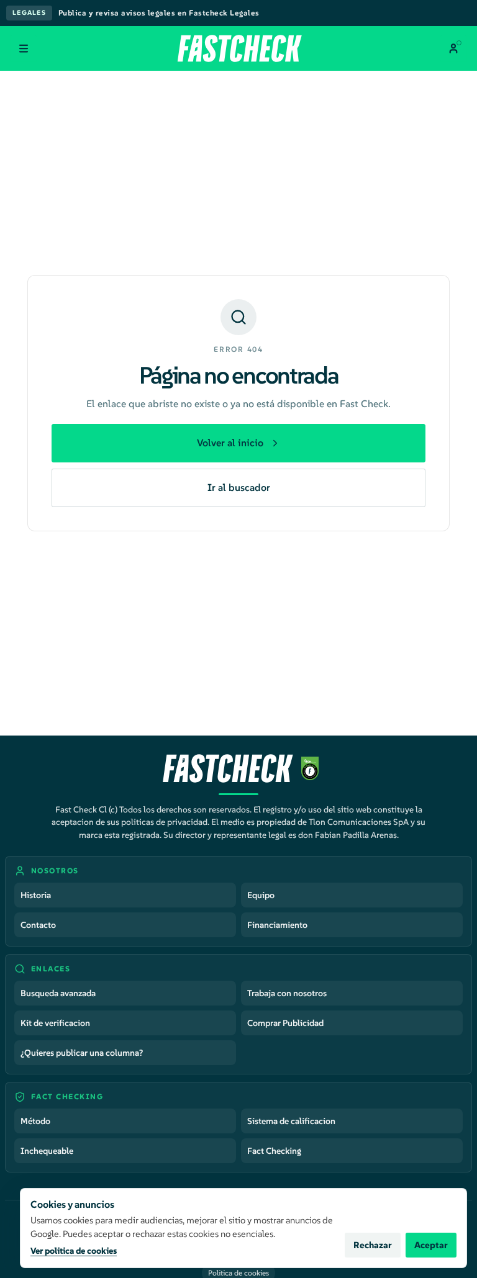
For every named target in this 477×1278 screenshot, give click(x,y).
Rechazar (372, 1245)
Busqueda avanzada (58, 993)
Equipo (261, 895)
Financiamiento (277, 924)
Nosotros (55, 870)
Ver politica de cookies (73, 1250)
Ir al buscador (238, 487)
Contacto (38, 924)
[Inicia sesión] (453, 48)
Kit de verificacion (55, 1022)
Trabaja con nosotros (287, 993)
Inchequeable (46, 1150)
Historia (35, 895)
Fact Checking (274, 1150)
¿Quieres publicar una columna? (81, 1052)
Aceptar (431, 1245)
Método (35, 1121)
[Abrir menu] (23, 48)
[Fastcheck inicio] (238, 48)
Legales (29, 13)
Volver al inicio (230, 442)
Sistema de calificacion (291, 1121)
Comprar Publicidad (285, 1022)
